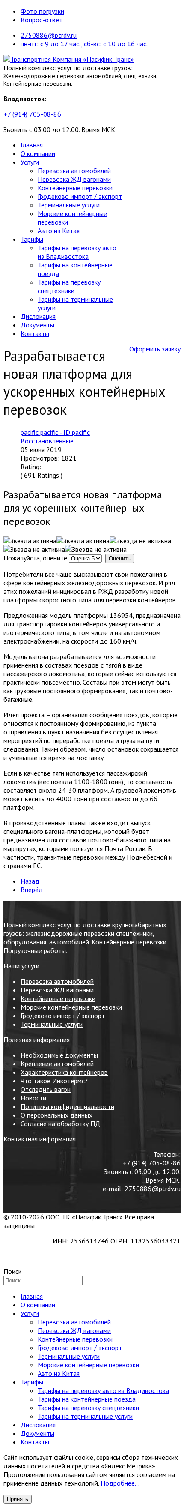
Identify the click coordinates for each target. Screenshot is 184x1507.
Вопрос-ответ (41, 19)
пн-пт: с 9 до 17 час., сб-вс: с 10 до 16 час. (84, 43)
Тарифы (32, 239)
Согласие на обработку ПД (60, 1123)
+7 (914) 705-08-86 (32, 114)
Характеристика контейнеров (64, 1072)
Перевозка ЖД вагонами (74, 179)
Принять (17, 1499)
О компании (38, 153)
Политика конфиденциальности (67, 1106)
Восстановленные (47, 441)
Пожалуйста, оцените (35, 558)
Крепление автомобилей (57, 1063)
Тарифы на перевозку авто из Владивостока (77, 252)
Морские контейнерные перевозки (71, 1007)
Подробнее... (120, 1483)
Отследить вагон (46, 1089)
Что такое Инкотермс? (54, 1080)
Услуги (30, 162)
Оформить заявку (155, 349)
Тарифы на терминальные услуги (85, 1416)
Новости (33, 1098)
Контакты (35, 333)
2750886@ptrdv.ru (49, 35)
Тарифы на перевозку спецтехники (69, 286)
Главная (32, 145)
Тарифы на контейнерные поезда (87, 1399)
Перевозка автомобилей (74, 170)
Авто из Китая (59, 230)
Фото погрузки (42, 11)
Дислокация (38, 316)
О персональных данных (56, 1115)
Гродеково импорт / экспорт (80, 196)
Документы (37, 325)
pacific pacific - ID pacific (55, 432)
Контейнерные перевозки (75, 187)
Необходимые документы (59, 1055)
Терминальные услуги (69, 205)
